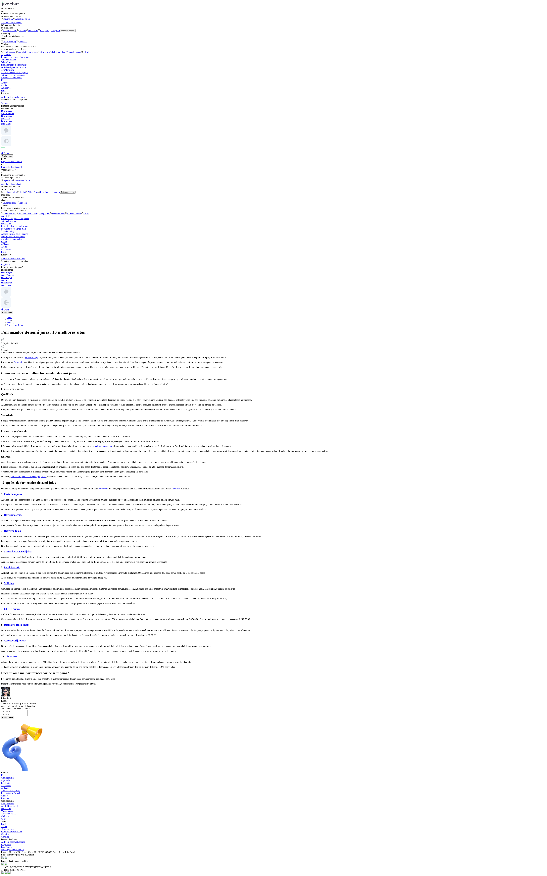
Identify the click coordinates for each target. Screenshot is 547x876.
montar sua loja (31, 357)
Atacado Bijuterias (15, 640)
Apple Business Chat (10, 806)
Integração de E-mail (10, 793)
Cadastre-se (7, 156)
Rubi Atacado (12, 567)
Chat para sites (10, 30)
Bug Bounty (6, 847)
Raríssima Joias (13, 514)
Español (18, 161)
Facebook (5, 783)
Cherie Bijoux (12, 608)
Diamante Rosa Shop (16, 624)
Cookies (5, 834)
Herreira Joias (12, 530)
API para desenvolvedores (13, 842)
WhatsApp (33, 30)
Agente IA (8, 19)
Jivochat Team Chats (27, 52)
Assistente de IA (22, 19)
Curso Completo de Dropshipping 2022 (28, 476)
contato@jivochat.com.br (12, 849)
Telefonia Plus (58, 52)
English (4, 161)
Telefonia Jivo (9, 52)
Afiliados (5, 83)
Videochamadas (74, 52)
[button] (273, 8)
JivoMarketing (9, 41)
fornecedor (19, 362)
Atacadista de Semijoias (17, 551)
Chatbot (22, 30)
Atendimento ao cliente (11, 22)
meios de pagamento (104, 446)
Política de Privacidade (11, 831)
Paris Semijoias (13, 494)
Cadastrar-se (7, 717)
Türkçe (11, 161)
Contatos (5, 837)
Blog (3, 90)
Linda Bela (11, 656)
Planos (4, 80)
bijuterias (176, 488)
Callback (23, 41)
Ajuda (4, 85)
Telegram (55, 30)
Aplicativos (6, 88)
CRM (86, 52)
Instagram (44, 30)
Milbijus (9, 583)
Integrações (44, 52)
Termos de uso (7, 829)
